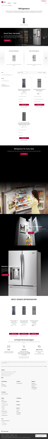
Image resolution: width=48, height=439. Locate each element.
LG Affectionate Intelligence (5, 420)
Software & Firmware (5, 405)
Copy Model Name (41, 91)
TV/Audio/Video (4, 381)
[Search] (45, 3)
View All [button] (44, 72)
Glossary (17, 401)
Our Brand (17, 409)
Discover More (24, 153)
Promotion (18, 404)
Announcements (4, 413)
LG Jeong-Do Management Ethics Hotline (41, 436)
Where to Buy (24, 104)
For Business (44, 0)
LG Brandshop (18, 398)
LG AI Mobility (4, 424)
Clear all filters (3, 84)
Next (46, 37)
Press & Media (18, 412)
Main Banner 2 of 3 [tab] (23, 44)
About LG (18, 408)
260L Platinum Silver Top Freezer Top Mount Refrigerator (39, 90)
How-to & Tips (4, 402)
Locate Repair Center (4, 415)
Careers (17, 411)
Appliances (33, 381)
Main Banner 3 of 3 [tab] (24, 44)
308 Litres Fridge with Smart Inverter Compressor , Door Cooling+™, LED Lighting (24, 90)
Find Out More (5, 274)
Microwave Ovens (34, 384)
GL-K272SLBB (39, 91)
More (45, 366)
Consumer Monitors (19, 383)
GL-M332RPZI (23, 92)
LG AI (2, 418)
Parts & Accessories (4, 412)
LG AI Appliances (34, 388)
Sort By (19, 72)
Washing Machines (34, 387)
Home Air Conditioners (4, 393)
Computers (18, 381)
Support (2, 398)
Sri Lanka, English (5, 431)
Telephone (3, 408)
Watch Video (7, 40)
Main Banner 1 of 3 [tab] (22, 44)
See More (30, 232)
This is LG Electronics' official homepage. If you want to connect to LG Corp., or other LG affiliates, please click (15, 437)
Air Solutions (3, 392)
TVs (1, 383)
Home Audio (3, 384)
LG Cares (3, 409)
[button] (24, 106)
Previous (1, 37)
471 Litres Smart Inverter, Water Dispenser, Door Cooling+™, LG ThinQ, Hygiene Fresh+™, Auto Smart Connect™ (24, 124)
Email (2, 377)
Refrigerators (33, 383)
